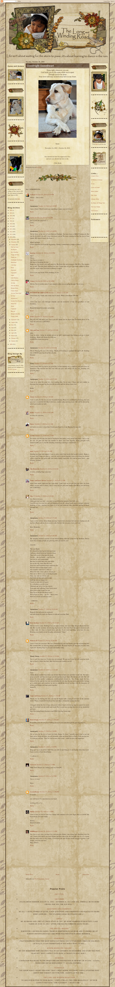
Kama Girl (13, 303)
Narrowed (13, 270)
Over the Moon (15, 285)
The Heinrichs (34, 469)
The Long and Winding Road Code (59, 977)
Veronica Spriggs (12, 369)
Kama (12, 267)
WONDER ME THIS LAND (39, 292)
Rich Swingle (34, 720)
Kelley (32, 412)
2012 (11, 232)
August (13, 322)
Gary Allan (94, 195)
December (14, 239)
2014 (11, 226)
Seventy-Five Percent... (17, 301)
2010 (11, 237)
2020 (11, 210)
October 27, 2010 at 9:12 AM (56, 480)
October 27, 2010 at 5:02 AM (47, 348)
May (12, 330)
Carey (32, 217)
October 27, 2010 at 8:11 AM (44, 424)
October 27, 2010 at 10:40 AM (48, 609)
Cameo (32, 281)
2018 (11, 216)
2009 (11, 344)
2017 (11, 218)
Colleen (32, 194)
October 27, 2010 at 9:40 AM (47, 536)
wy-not (32, 435)
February (13, 338)
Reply (32, 200)
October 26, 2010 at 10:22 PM (45, 253)
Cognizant (13, 309)
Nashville (59, 968)
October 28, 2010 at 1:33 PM (44, 812)
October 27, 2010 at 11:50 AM (48, 720)
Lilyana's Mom (95, 199)
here (19, 199)
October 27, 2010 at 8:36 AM (49, 469)
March (13, 335)
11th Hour (13, 265)
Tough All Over (15, 255)
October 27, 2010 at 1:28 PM (47, 731)
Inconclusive (14, 298)
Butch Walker (94, 191)
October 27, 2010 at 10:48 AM (47, 640)
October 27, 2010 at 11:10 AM (49, 656)
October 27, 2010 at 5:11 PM (46, 765)
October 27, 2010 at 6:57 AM (47, 379)
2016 (11, 221)
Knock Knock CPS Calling (59, 948)
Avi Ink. (13, 283)
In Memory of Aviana (96, 180)
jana (31, 451)
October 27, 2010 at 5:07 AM (44, 363)
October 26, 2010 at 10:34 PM (44, 281)
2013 (11, 229)
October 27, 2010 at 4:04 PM (47, 747)
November (14, 242)
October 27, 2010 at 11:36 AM (50, 696)
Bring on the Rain (15, 314)
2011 (11, 234)
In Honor (59, 958)
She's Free (59, 899)
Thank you (13, 257)
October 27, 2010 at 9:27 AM (47, 518)
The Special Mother (59, 928)
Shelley (32, 811)
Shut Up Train (14, 247)
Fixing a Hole (14, 316)
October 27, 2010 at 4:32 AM (49, 330)
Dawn (32, 424)
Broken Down (14, 288)
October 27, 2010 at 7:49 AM (44, 397)
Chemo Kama (14, 291)
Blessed (13, 311)
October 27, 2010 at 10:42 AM (49, 623)
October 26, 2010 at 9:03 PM (44, 218)
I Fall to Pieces (15, 280)
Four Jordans (34, 623)
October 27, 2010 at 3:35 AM (44, 316)
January (13, 341)
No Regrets (14, 249)
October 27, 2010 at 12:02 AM (58, 293)
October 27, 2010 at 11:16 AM (48, 670)
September (14, 319)
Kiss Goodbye (14, 252)
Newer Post (29, 874)
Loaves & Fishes (95, 187)
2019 (11, 213)
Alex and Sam (34, 330)
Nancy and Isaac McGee (38, 480)
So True (13, 296)
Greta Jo (33, 764)
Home (58, 874)
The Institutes (94, 210)
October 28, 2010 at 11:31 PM (47, 831)
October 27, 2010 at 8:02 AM (44, 412)
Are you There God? (16, 293)
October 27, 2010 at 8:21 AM (44, 435)
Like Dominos (14, 278)
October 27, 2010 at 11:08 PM (49, 792)
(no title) (59, 894)
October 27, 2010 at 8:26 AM (43, 451)
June (12, 327)
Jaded (12, 275)
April (12, 333)
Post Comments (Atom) (41, 879)
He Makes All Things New (98, 203)
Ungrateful (13, 273)
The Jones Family (95, 207)
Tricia (32, 397)
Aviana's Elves (95, 176)
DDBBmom (34, 831)
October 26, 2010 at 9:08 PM (47, 231)
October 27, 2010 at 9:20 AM (44, 496)
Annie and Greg (35, 696)
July (12, 325)
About (59, 919)
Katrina (32, 253)
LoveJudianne (34, 792)
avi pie (93, 184)
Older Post (86, 874)
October (13, 244)
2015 (11, 224)
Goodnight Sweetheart (16, 260)
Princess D (33, 640)
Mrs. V (32, 496)
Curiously (59, 938)
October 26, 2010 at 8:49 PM (45, 194)
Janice (32, 316)
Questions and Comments (59, 909)
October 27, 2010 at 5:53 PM (47, 776)
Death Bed (13, 262)
